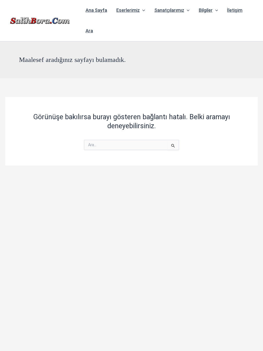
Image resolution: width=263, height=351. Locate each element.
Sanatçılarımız (169, 10)
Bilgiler (206, 10)
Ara (89, 30)
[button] (142, 10)
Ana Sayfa (96, 10)
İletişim (234, 10)
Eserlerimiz (128, 10)
